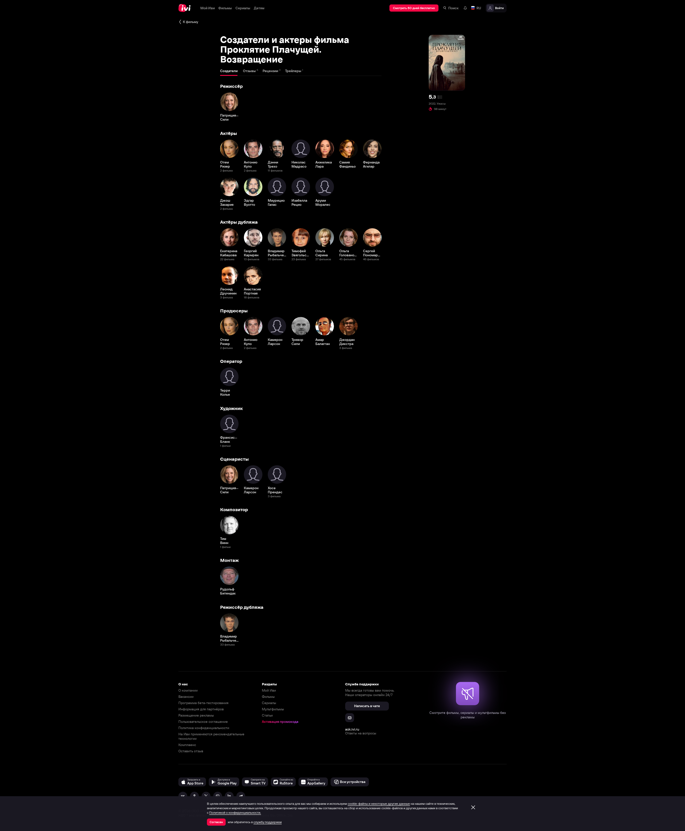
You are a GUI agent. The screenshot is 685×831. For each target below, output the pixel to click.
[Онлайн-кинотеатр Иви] (185, 8)
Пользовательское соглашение (203, 722)
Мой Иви (269, 690)
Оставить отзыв (190, 751)
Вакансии (186, 697)
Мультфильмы (273, 709)
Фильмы (268, 697)
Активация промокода (280, 722)
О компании (188, 690)
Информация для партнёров (201, 709)
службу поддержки (267, 822)
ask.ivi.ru (352, 729)
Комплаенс (187, 745)
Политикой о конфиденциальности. (235, 812)
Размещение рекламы (196, 715)
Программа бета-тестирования (203, 703)
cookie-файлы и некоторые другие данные (379, 803)
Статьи (267, 715)
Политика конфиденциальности (203, 728)
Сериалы (269, 703)
